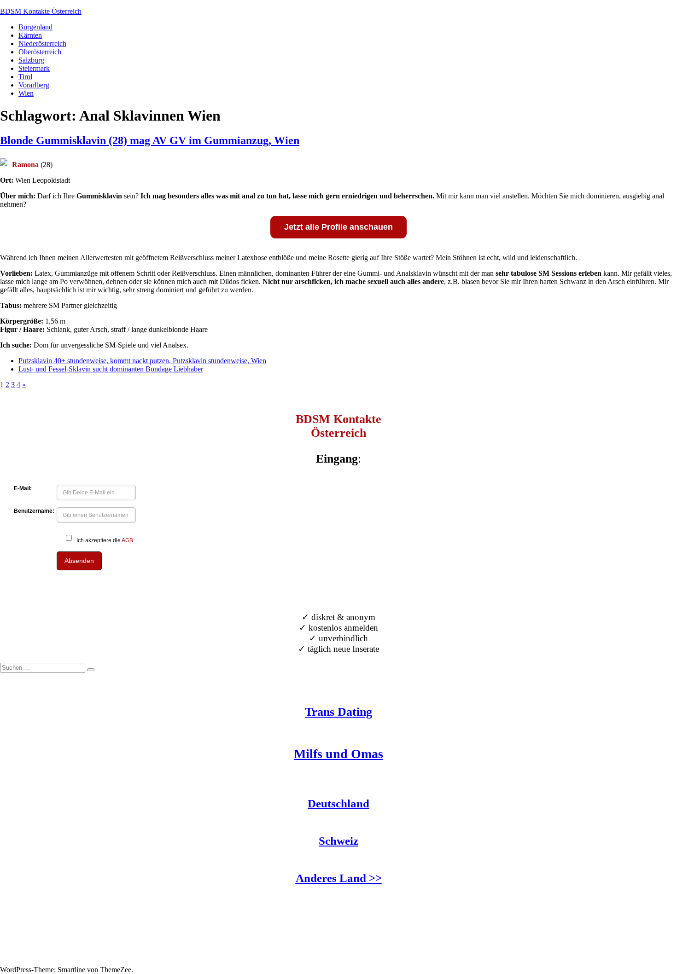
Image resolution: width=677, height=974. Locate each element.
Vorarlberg (33, 85)
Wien (26, 93)
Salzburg (31, 60)
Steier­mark (34, 68)
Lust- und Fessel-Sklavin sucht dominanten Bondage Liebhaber (110, 369)
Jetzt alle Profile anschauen (338, 227)
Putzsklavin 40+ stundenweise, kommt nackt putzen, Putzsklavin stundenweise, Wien (142, 361)
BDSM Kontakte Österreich (41, 11)
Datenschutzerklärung (32, 961)
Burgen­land (35, 27)
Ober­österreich (39, 52)
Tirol (25, 77)
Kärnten (30, 35)
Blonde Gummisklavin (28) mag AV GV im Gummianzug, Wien (149, 140)
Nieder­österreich (42, 43)
